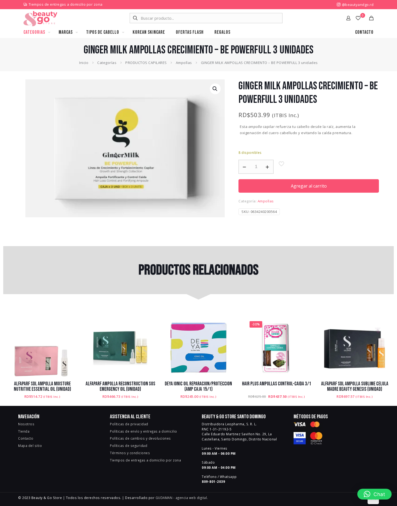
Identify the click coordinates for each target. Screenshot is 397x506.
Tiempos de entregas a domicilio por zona (66, 4)
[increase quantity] (267, 166)
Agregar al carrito (309, 186)
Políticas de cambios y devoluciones (140, 438)
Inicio (83, 62)
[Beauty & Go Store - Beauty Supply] (40, 18)
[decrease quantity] (244, 166)
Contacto (25, 438)
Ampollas (184, 62)
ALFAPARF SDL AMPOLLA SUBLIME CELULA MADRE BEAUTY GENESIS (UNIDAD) (354, 386)
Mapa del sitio (30, 445)
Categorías (106, 62)
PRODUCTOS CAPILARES (146, 62)
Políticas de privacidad (129, 424)
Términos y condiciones (130, 453)
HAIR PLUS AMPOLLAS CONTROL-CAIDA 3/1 (276, 384)
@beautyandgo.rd (357, 4)
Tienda (23, 431)
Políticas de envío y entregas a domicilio (143, 431)
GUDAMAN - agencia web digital (181, 497)
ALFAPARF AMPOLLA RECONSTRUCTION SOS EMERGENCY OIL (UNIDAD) (120, 386)
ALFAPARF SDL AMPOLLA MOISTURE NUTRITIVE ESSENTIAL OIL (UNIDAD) (42, 386)
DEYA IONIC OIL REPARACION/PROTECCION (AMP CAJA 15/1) (198, 386)
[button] (215, 88)
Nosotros (26, 424)
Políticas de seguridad (128, 445)
